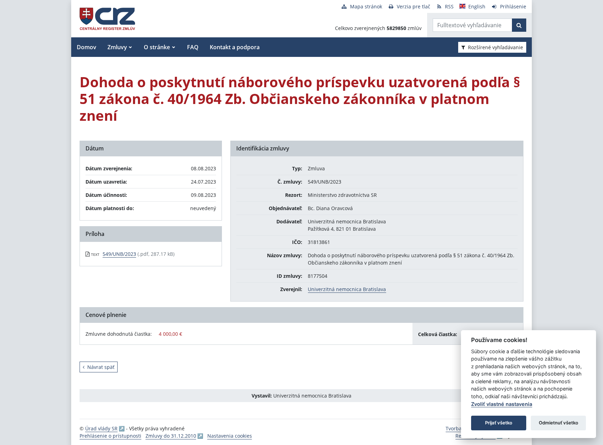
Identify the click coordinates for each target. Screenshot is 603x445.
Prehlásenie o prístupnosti (110, 435)
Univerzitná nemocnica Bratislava (347, 289)
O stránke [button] (157, 47)
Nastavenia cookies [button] (229, 435)
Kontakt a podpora (235, 47)
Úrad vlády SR (101, 428)
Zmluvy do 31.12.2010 (171, 435)
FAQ (193, 47)
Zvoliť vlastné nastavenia (501, 404)
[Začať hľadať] (519, 25)
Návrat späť (100, 367)
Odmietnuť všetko (558, 422)
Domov (86, 47)
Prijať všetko (498, 422)
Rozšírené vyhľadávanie (495, 47)
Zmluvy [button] (117, 47)
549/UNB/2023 (119, 254)
